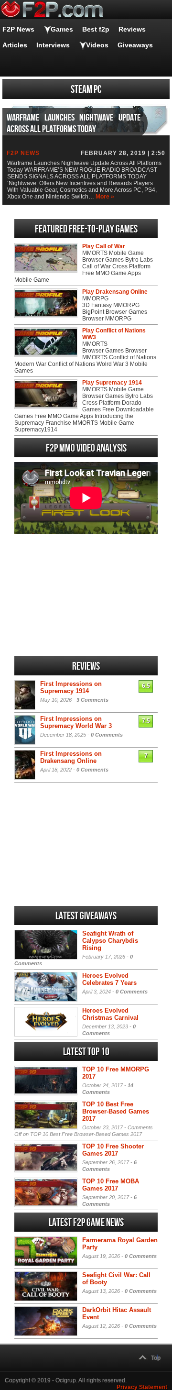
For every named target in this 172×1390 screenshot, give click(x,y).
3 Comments (92, 700)
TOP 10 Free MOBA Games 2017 (110, 1185)
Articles (14, 45)
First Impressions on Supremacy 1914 (71, 687)
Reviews (132, 29)
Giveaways (135, 45)
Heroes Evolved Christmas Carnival (110, 1014)
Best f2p (95, 29)
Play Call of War (103, 246)
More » (105, 196)
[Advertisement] (86, 595)
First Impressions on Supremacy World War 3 (76, 722)
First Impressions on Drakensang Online (71, 757)
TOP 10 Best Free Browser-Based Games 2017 (115, 1111)
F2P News (18, 29)
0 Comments (107, 735)
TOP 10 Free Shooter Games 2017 (113, 1150)
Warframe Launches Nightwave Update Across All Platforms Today (73, 123)
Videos (97, 45)
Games (62, 29)
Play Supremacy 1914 (112, 382)
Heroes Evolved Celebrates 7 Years (109, 979)
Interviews (53, 45)
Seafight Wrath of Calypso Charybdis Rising (110, 940)
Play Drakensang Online (115, 291)
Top (156, 1358)
